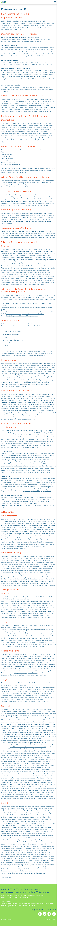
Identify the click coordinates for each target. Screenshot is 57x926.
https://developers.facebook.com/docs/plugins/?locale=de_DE (28, 747)
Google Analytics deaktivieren (38, 501)
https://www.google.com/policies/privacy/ (33, 675)
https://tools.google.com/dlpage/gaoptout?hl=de (37, 491)
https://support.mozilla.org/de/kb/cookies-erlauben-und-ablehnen (25, 314)
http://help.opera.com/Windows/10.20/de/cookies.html (22, 316)
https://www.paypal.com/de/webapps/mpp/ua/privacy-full (18, 873)
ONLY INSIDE (53, 919)
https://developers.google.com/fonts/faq (26, 673)
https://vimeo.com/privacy (37, 646)
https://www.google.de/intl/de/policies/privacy (39, 617)
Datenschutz (10, 919)
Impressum (3, 919)
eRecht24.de (8, 877)
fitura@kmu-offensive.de (12, 164)
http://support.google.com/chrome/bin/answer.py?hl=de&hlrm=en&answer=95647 (31, 312)
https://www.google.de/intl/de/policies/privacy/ (35, 701)
